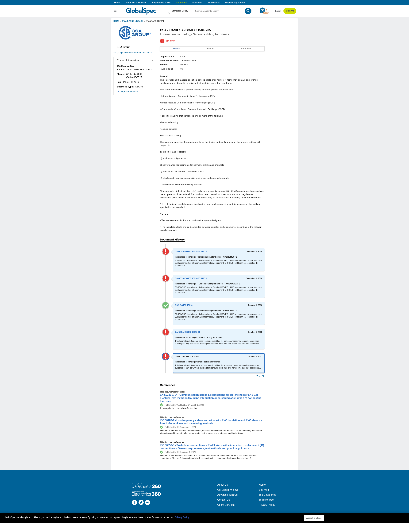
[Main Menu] (115, 10)
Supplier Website (129, 91)
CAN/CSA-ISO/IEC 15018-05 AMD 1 (191, 251)
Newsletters (214, 2)
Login (278, 11)
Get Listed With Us (227, 489)
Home (117, 2)
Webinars (197, 2)
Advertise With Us (227, 494)
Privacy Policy (267, 504)
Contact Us (223, 499)
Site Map (264, 489)
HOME (116, 21)
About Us (222, 484)
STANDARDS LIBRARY (132, 21)
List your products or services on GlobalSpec (132, 52)
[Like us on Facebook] (134, 503)
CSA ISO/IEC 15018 (184, 305)
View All (260, 376)
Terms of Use (266, 499)
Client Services (226, 504)
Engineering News (161, 2)
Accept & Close (314, 518)
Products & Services (136, 2)
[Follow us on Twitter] (141, 503)
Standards (181, 2)
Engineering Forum (235, 2)
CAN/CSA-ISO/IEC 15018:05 (187, 332)
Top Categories (267, 494)
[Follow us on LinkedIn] (147, 503)
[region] (204, 518)
